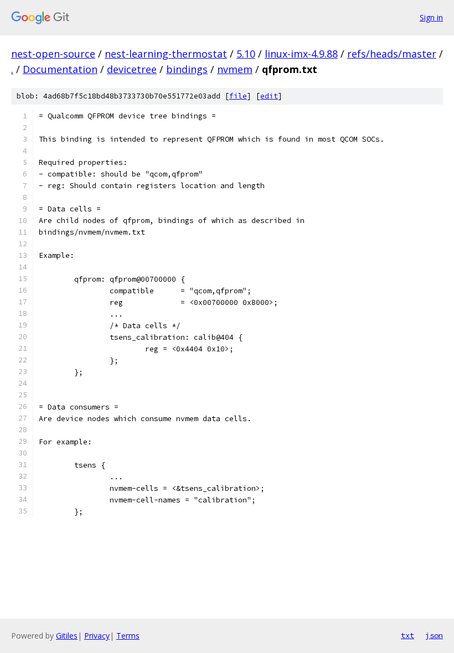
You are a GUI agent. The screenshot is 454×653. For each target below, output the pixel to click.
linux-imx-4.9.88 (301, 53)
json (434, 635)
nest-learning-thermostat (166, 53)
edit (269, 96)
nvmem (234, 69)
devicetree (132, 69)
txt (407, 635)
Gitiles (67, 635)
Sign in (431, 17)
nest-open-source (53, 53)
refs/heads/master (391, 53)
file (238, 96)
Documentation (60, 69)
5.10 (245, 53)
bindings (187, 69)
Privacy (97, 635)
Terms (128, 635)
